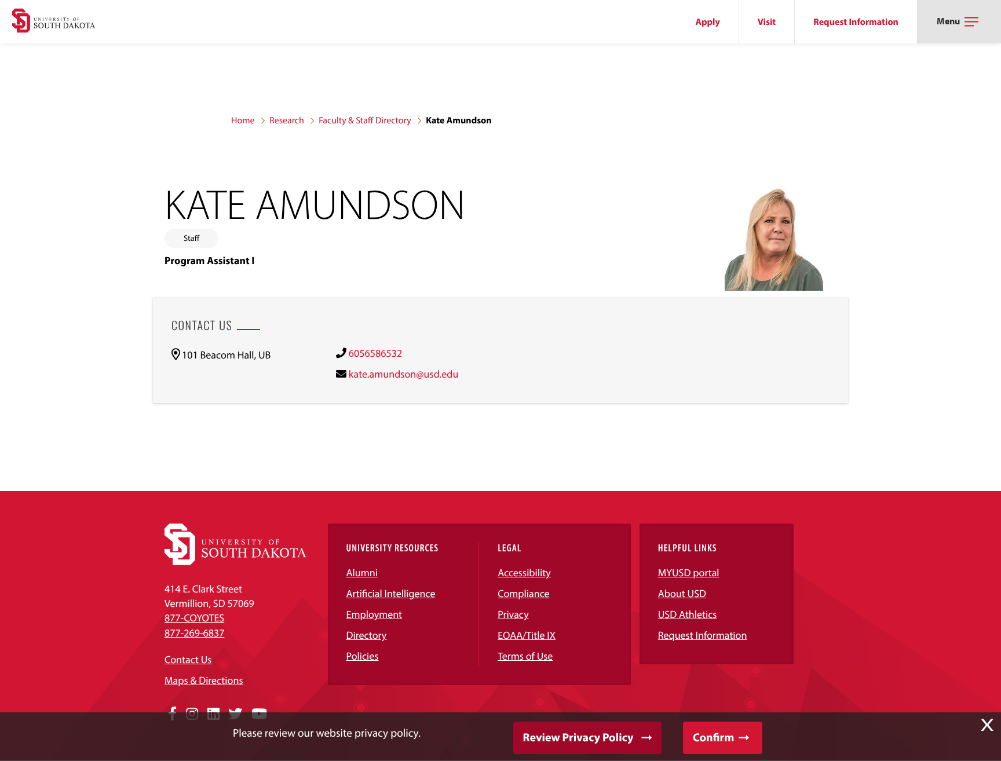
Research (286, 120)
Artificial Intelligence (391, 593)
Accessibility (524, 572)
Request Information (855, 22)
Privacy (513, 614)
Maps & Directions (204, 680)
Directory (366, 635)
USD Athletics (687, 614)
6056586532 (375, 353)
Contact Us (188, 659)
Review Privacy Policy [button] (578, 737)
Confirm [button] (713, 737)
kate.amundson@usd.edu (404, 373)
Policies (362, 656)
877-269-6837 (194, 632)
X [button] (987, 725)
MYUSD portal (688, 572)
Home (243, 120)
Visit (767, 22)
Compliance (523, 593)
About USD (682, 593)
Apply (708, 22)
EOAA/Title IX (527, 635)
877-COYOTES (194, 617)
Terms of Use (525, 656)
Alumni (362, 572)
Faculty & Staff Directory (365, 120)
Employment (374, 614)
